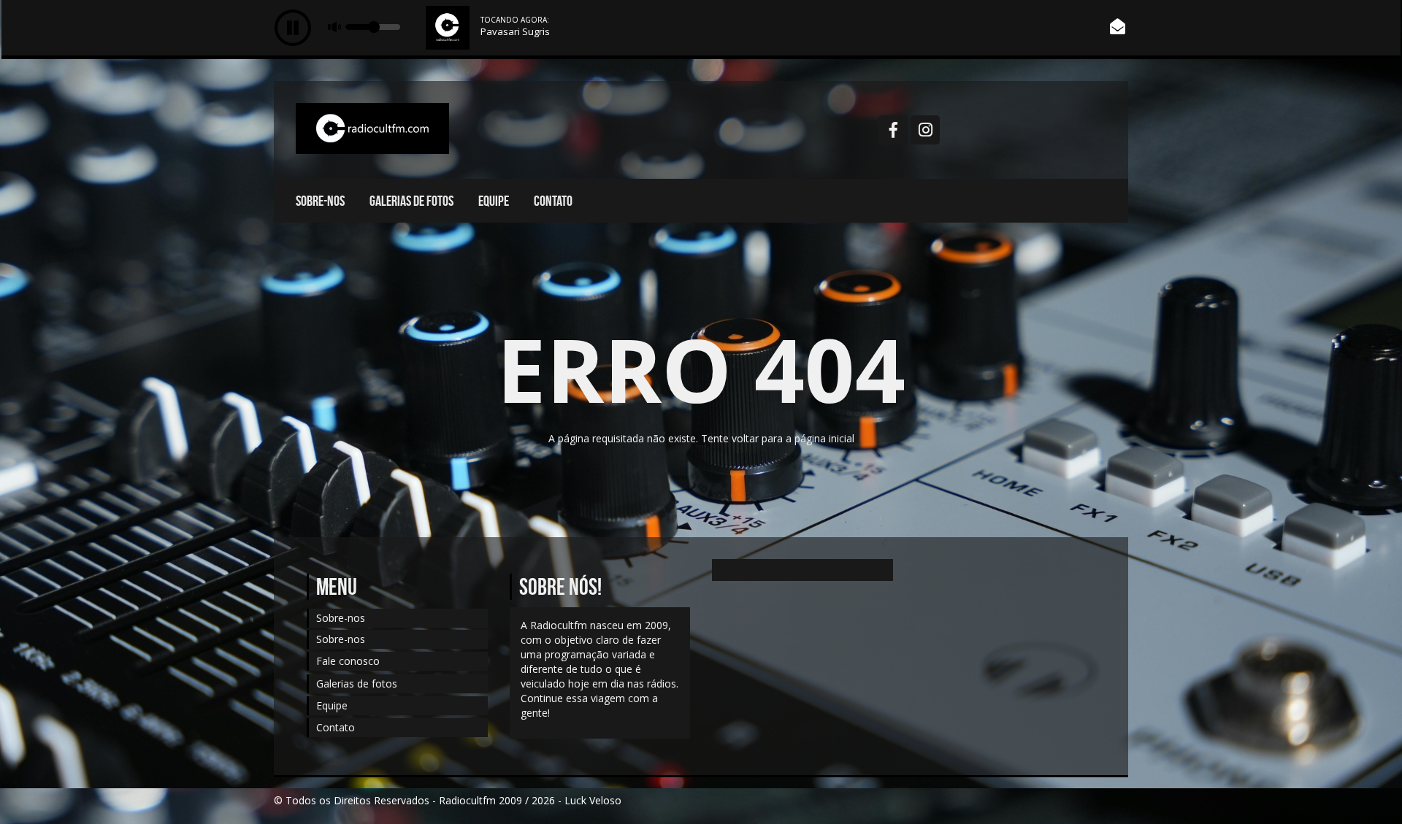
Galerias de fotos (411, 201)
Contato (553, 201)
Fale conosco (348, 661)
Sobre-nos (320, 201)
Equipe (493, 201)
